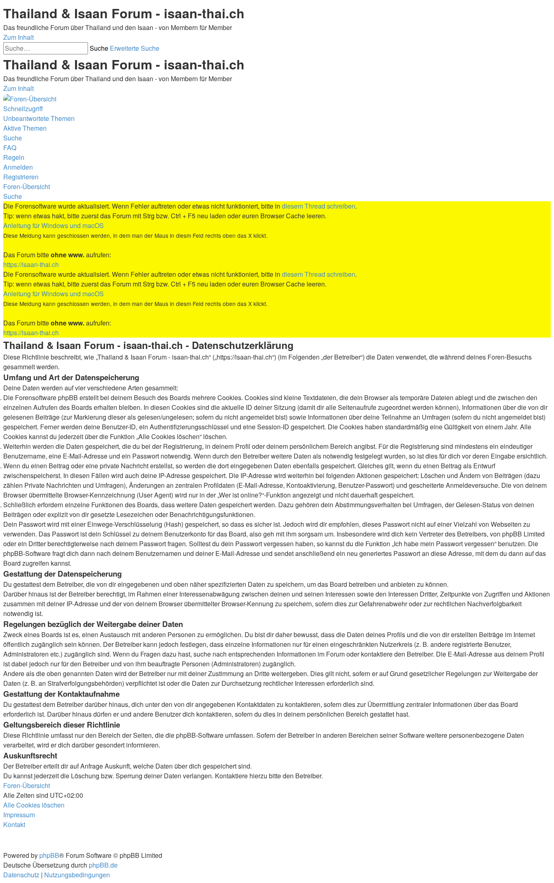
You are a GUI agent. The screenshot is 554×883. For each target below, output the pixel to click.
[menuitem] (39, 118)
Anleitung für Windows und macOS (53, 225)
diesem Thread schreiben (318, 206)
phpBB (49, 855)
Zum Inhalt (18, 37)
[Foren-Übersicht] (29, 98)
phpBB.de (103, 865)
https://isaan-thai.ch (31, 264)
